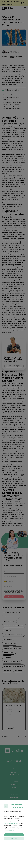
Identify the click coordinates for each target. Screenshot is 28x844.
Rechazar (14, 838)
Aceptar (14, 835)
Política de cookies (9, 830)
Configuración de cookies (11, 823)
